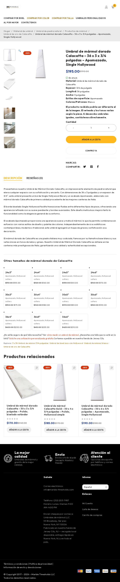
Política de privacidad (40, 563)
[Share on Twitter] (84, 166)
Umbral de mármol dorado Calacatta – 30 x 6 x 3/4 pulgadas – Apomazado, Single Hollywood (97, 410)
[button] (19, 98)
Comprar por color (38, 18)
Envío (60, 454)
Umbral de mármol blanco (96, 343)
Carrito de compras (92, 515)
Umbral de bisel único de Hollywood (66, 343)
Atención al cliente (100, 454)
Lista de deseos (90, 509)
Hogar (7, 31)
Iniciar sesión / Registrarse (106, 7)
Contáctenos (28, 22)
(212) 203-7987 (61, 500)
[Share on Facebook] (98, 166)
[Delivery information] (48, 458)
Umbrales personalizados (91, 18)
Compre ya (91, 150)
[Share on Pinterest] (91, 166)
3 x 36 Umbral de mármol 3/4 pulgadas (30, 343)
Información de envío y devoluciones (22, 567)
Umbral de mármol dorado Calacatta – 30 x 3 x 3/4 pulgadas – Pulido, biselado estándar (22, 410)
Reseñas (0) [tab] (34, 178)
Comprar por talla (63, 18)
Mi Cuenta (87, 503)
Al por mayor (11, 22)
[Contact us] (84, 458)
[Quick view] (36, 368)
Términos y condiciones (16, 563)
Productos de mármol (76, 31)
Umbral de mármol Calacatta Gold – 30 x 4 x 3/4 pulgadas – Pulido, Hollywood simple (58, 410)
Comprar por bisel (14, 18)
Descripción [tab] (13, 178)
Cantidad (71, 122)
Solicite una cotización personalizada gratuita (31, 338)
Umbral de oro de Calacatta (18, 34)
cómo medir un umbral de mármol (63, 335)
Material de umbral (23, 31)
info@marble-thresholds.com (59, 489)
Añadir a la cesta (91, 139)
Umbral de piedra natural (49, 31)
